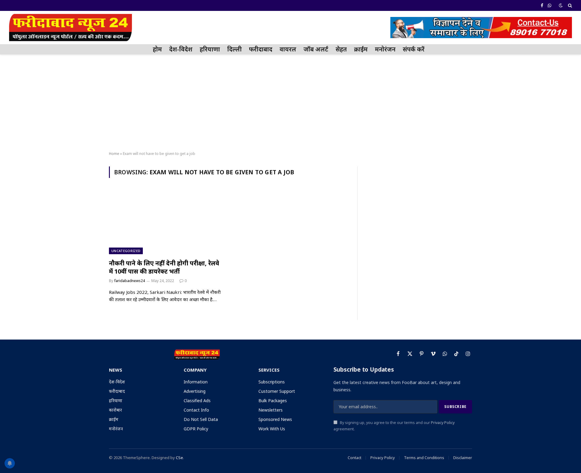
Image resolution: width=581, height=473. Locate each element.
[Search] (569, 5)
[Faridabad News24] (70, 27)
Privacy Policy (443, 422)
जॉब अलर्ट (316, 49)
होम (157, 49)
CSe (179, 457)
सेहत (341, 49)
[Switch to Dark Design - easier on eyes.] (560, 5)
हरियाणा (210, 49)
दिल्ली (234, 49)
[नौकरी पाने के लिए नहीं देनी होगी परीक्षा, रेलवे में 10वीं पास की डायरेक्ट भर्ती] (166, 222)
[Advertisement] (290, 103)
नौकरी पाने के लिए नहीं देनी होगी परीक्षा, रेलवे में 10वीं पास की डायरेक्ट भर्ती (164, 267)
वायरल (288, 49)
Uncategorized (125, 250)
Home (114, 153)
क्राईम (361, 49)
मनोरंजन (385, 49)
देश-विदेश (180, 49)
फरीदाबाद (260, 49)
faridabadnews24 (129, 280)
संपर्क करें (414, 49)
